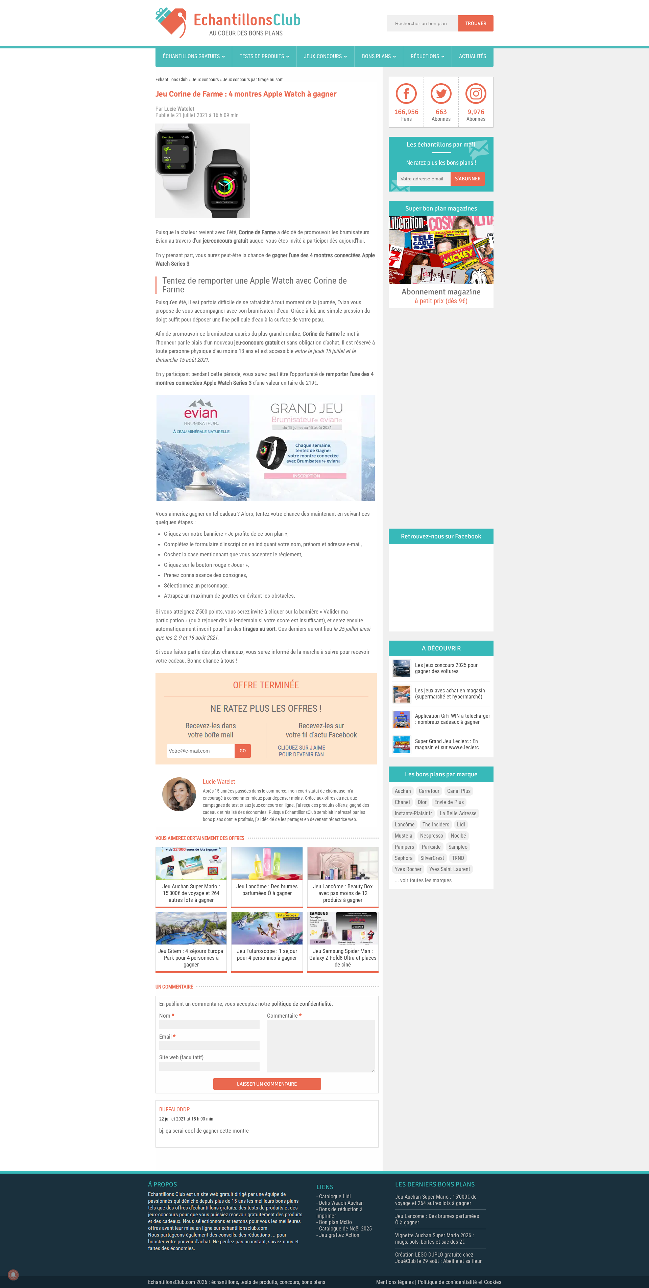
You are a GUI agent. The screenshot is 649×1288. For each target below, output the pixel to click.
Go (243, 751)
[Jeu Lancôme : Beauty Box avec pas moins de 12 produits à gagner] (343, 878)
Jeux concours (323, 56)
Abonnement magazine (441, 296)
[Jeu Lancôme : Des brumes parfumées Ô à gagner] (267, 878)
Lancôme (405, 824)
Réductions (425, 56)
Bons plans (376, 56)
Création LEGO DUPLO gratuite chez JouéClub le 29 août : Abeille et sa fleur (438, 1257)
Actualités (472, 56)
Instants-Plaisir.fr (413, 813)
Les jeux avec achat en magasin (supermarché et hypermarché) (450, 693)
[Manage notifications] (13, 1274)
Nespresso (431, 835)
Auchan (403, 791)
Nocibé (458, 835)
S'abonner (468, 179)
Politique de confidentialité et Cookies (459, 1282)
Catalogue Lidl (335, 1196)
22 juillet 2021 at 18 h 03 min (186, 1119)
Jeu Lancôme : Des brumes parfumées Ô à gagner (267, 889)
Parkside (431, 847)
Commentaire (284, 1015)
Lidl (461, 824)
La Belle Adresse (458, 813)
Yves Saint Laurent (449, 869)
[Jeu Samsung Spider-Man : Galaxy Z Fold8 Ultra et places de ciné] (343, 942)
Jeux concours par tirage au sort (253, 79)
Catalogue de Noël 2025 (345, 1228)
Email (165, 1036)
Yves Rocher (408, 869)
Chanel (402, 802)
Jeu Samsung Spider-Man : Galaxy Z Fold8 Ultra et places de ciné (343, 958)
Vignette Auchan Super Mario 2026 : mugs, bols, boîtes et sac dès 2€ (434, 1238)
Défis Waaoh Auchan (341, 1203)
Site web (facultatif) (181, 1057)
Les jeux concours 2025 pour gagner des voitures (446, 668)
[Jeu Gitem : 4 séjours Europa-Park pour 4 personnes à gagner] (191, 942)
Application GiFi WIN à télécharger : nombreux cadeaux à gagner (452, 719)
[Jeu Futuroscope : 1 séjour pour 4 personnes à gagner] (267, 942)
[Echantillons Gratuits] (227, 36)
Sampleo (458, 847)
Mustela (403, 835)
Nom (164, 1015)
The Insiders (436, 824)
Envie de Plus (449, 802)
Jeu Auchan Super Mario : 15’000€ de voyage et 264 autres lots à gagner (191, 893)
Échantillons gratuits (191, 56)
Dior (422, 802)
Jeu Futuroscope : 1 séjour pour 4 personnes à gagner (267, 954)
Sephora (404, 858)
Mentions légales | (397, 1282)
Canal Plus (459, 791)
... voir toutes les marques (423, 880)
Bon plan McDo (335, 1222)
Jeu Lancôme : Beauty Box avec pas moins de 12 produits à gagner (342, 893)
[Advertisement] (316, 171)
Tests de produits (262, 56)
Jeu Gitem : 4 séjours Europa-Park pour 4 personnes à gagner (191, 958)
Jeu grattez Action (339, 1235)
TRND (458, 858)
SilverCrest (432, 858)
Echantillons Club (171, 79)
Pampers (404, 847)
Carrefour (429, 791)
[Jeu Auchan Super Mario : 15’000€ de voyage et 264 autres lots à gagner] (191, 878)
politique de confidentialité (301, 1003)
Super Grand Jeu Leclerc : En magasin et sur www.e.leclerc (447, 744)
